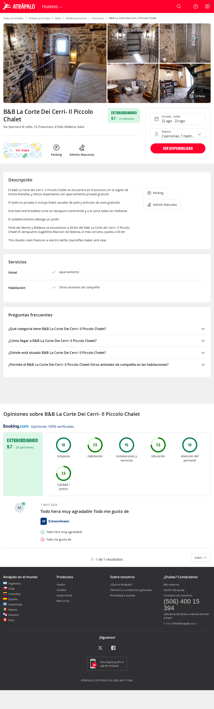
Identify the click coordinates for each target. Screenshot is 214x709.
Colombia (14, 594)
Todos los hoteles (13, 18)
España (12, 599)
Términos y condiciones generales (131, 590)
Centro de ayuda (174, 590)
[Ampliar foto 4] (185, 83)
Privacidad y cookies (122, 595)
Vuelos (61, 584)
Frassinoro (98, 18)
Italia (58, 18)
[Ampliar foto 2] (185, 43)
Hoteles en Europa (39, 18)
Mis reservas (171, 584)
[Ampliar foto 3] (133, 83)
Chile (11, 589)
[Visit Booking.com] (15, 426)
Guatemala (15, 604)
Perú (11, 620)
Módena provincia (76, 18)
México (12, 609)
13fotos (200, 96)
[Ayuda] (195, 6)
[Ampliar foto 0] (55, 63)
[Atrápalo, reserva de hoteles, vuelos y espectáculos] (19, 6)
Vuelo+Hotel (64, 595)
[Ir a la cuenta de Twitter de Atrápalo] (100, 649)
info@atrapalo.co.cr (184, 623)
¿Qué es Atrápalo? (121, 584)
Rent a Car (63, 601)
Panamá (13, 615)
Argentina (14, 583)
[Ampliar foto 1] (133, 43)
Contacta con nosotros (178, 595)
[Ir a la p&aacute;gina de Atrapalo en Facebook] (113, 649)
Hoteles (61, 590)
